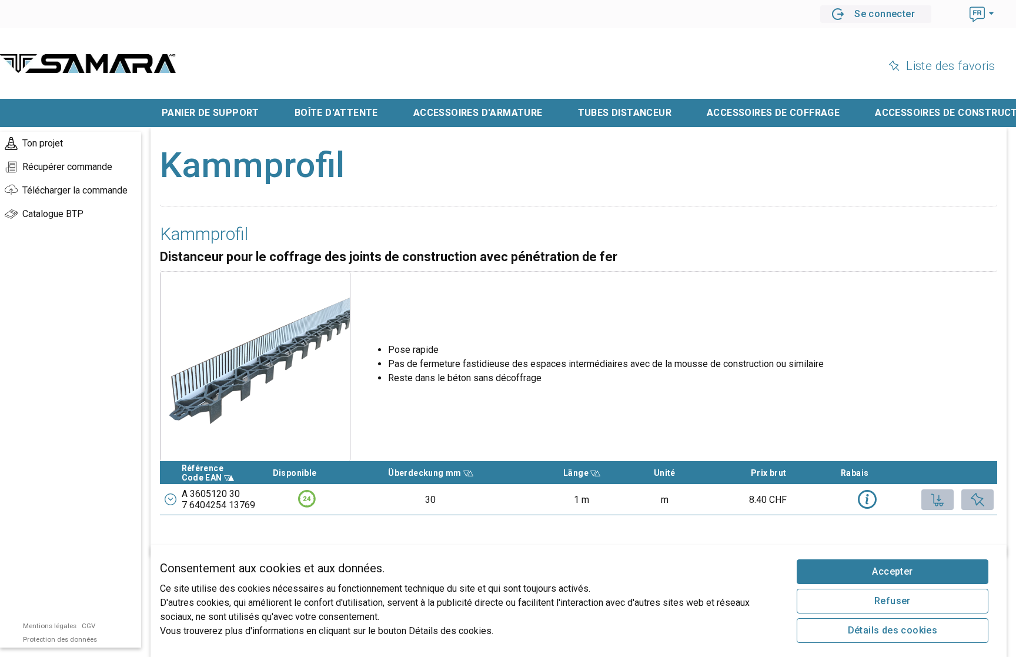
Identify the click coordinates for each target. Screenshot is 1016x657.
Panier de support (210, 112)
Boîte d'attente (336, 112)
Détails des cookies (893, 630)
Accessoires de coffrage (773, 112)
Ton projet (42, 143)
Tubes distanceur (624, 112)
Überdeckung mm (425, 473)
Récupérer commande (67, 166)
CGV (88, 626)
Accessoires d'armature (478, 112)
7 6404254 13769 (218, 505)
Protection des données (60, 639)
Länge (595, 473)
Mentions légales (49, 626)
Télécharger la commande (75, 190)
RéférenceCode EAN (222, 472)
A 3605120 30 (211, 493)
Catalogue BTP (52, 213)
